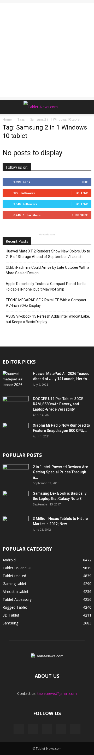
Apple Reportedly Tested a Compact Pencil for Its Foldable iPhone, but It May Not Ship (46, 286)
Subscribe (80, 215)
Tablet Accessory (17, 599)
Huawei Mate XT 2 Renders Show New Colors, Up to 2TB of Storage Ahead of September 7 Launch (48, 254)
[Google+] (33, 729)
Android (9, 559)
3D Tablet (11, 615)
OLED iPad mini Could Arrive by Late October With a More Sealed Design (47, 270)
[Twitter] (61, 729)
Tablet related (14, 575)
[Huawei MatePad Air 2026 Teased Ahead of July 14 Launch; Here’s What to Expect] (16, 380)
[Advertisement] (47, 50)
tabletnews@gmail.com (57, 693)
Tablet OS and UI (17, 567)
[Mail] (47, 729)
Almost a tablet (15, 591)
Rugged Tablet (15, 607)
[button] (86, 107)
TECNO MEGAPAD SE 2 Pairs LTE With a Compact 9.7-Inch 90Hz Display (46, 303)
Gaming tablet (14, 583)
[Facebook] (19, 729)
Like (85, 182)
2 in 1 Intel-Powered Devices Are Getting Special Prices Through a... (60, 472)
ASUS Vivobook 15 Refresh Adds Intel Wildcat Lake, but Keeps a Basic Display (48, 319)
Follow (81, 193)
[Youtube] (75, 729)
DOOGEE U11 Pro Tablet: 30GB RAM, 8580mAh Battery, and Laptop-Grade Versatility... (58, 404)
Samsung (10, 622)
